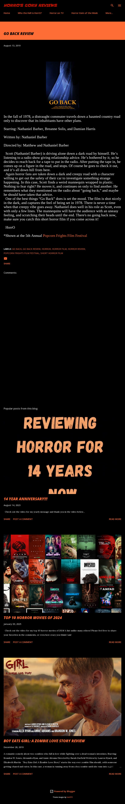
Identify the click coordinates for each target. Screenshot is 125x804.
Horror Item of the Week (84, 13)
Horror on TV (57, 13)
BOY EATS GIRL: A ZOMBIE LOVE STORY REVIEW (44, 740)
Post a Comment (23, 519)
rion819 (69, 797)
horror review (76, 248)
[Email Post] (5, 259)
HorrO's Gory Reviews (30, 5)
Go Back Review (32, 248)
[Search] (112, 5)
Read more (115, 519)
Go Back (17, 248)
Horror (46, 248)
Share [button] (7, 263)
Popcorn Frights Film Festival (65, 236)
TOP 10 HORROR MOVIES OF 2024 (33, 617)
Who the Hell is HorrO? (30, 13)
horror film (59, 248)
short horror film (52, 253)
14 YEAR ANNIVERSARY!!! (25, 498)
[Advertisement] (62, 376)
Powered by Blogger (64, 791)
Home (7, 13)
